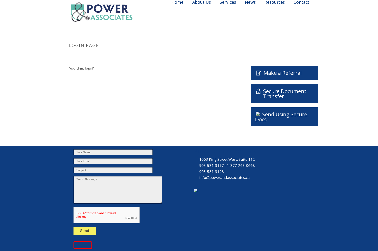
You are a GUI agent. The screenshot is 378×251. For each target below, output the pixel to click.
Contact (301, 2)
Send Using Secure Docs (281, 117)
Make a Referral (283, 72)
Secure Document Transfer (284, 93)
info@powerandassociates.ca (224, 178)
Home (177, 2)
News (250, 2)
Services (228, 2)
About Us (201, 2)
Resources (274, 2)
